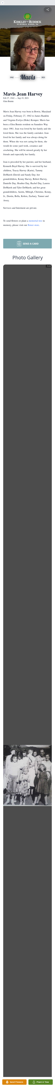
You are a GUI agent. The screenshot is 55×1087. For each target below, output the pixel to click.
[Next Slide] (49, 775)
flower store (33, 225)
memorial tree (35, 220)
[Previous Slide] (6, 775)
